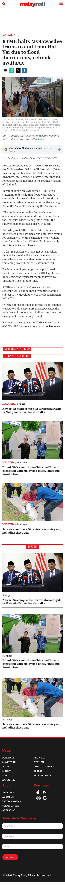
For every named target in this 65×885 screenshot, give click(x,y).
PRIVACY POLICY (11, 801)
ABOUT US (8, 797)
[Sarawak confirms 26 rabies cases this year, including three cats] (32, 502)
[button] (59, 149)
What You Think (44, 766)
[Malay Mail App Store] (38, 794)
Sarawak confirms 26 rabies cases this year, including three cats (31, 531)
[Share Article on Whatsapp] (11, 71)
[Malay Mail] (32, 6)
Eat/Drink (8, 780)
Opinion (39, 762)
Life (5, 775)
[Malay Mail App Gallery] (38, 800)
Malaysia (8, 34)
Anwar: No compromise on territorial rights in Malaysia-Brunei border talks (31, 410)
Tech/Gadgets (42, 775)
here (41, 139)
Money (6, 771)
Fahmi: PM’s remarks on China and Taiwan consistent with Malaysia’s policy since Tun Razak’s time (31, 471)
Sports (38, 771)
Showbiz (39, 758)
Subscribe (10, 857)
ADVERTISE (8, 810)
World (6, 766)
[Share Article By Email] (5, 71)
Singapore (9, 762)
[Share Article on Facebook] (24, 71)
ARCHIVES (8, 792)
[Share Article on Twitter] (18, 71)
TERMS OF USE (10, 806)
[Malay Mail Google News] (45, 800)
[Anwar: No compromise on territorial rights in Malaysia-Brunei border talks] (32, 381)
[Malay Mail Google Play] (45, 794)
